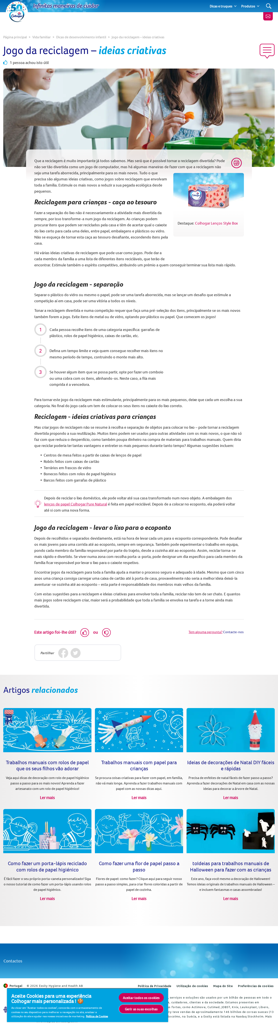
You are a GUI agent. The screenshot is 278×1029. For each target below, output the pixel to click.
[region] (87, 1005)
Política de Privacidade (154, 986)
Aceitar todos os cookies (141, 997)
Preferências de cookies (256, 986)
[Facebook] (63, 653)
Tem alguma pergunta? (205, 632)
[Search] (269, 6)
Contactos (12, 961)
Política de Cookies (97, 1016)
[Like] (84, 632)
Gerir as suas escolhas (141, 1009)
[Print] (236, 163)
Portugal (16, 986)
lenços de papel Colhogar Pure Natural (75, 504)
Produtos (248, 6)
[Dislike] (106, 632)
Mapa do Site (223, 986)
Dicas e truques (221, 6)
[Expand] (235, 6)
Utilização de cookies (192, 986)
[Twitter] (76, 653)
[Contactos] (268, 16)
